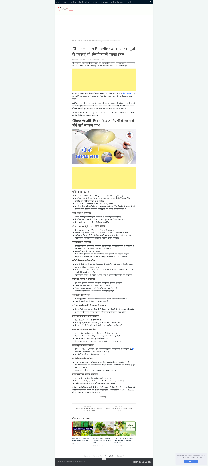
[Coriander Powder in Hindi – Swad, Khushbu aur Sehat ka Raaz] (103, 428)
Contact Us (120, 456)
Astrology (130, 2)
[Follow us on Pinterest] (140, 462)
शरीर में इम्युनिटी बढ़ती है (91, 325)
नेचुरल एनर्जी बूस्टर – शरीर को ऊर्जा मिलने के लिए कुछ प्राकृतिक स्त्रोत (80, 439)
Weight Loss (104, 2)
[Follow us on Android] (143, 462)
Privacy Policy (109, 456)
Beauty (65, 2)
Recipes (73, 2)
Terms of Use (98, 456)
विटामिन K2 (128, 349)
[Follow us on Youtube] (149, 462)
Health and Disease (117, 2)
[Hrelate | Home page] (65, 9)
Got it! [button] (191, 461)
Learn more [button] (199, 457)
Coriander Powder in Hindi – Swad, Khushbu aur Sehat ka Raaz (102, 440)
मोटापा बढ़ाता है (128, 93)
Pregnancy (94, 2)
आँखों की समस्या (80, 269)
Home (58, 2)
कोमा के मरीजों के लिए (82, 378)
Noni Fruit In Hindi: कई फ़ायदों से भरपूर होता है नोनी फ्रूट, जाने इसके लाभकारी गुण (123, 440)
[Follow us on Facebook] (134, 462)
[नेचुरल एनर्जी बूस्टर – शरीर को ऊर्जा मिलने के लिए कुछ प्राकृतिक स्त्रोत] (82, 428)
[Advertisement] (104, 28)
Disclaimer (87, 456)
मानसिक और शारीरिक (82, 201)
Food (78, 41)
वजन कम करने (106, 238)
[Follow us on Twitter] (137, 462)
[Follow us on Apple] (146, 462)
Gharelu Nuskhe (83, 2)
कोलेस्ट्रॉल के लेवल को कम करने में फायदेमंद (108, 299)
